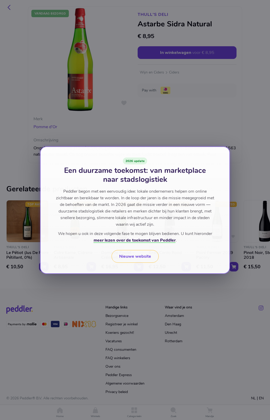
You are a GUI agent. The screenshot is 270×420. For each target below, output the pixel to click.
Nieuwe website (135, 256)
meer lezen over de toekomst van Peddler (135, 240)
